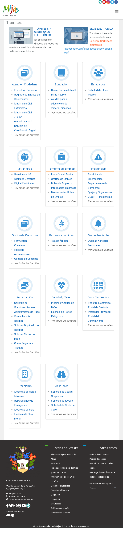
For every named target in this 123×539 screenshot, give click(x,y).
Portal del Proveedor (99, 311)
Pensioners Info (23, 174)
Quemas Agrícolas (98, 240)
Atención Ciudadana (24, 84)
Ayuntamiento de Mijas (50, 526)
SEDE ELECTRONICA (101, 28)
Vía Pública (61, 386)
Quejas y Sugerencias (100, 192)
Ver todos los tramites (26, 134)
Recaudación (24, 297)
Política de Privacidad (99, 454)
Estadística (98, 84)
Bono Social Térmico (60, 490)
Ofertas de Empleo (61, 178)
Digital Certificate (24, 183)
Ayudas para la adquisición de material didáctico (61, 104)
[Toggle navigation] (117, 11)
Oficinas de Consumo (26, 258)
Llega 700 (55, 495)
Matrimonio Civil (23, 112)
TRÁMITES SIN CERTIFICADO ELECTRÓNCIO (42, 32)
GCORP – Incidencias (100, 196)
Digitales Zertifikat (24, 178)
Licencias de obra (24, 409)
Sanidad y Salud (61, 297)
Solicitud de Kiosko (62, 400)
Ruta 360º (55, 463)
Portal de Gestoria (98, 307)
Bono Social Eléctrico (60, 486)
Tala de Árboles (60, 240)
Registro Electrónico (99, 302)
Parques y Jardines (61, 235)
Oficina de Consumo (25, 235)
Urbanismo (25, 386)
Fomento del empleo (62, 168)
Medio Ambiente (98, 235)
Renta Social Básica (62, 174)
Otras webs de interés (60, 513)
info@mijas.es (15, 493)
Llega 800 (55, 499)
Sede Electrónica (98, 297)
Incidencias (98, 168)
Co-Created (56, 504)
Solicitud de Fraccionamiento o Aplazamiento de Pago (27, 307)
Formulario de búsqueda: (101, 483)
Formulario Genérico (25, 90)
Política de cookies (98, 459)
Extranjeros (24, 168)
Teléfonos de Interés (60, 508)
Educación (61, 84)
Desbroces (94, 245)
